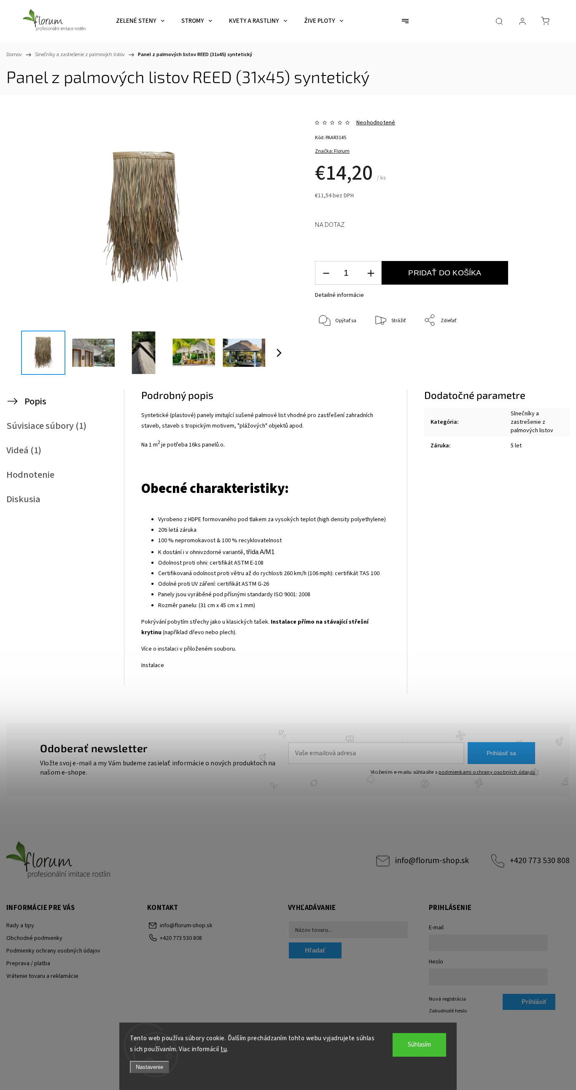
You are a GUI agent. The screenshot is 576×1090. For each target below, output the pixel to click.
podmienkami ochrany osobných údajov (487, 772)
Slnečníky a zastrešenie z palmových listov (532, 422)
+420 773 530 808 (540, 861)
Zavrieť (528, 348)
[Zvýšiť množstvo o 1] (370, 273)
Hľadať (315, 950)
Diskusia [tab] (23, 499)
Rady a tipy (20, 925)
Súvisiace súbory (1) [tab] (46, 426)
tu (224, 1049)
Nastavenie (149, 1067)
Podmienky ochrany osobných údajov (53, 951)
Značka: (332, 151)
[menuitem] (140, 21)
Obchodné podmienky (34, 938)
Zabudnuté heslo (448, 1011)
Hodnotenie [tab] (30, 475)
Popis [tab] (35, 401)
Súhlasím (419, 1044)
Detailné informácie (339, 295)
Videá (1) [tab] (23, 450)
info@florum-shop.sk (432, 861)
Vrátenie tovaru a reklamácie (42, 976)
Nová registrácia (447, 999)
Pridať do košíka (444, 273)
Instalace (152, 665)
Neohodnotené (375, 123)
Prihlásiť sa (501, 753)
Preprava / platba (28, 963)
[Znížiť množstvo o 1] (325, 273)
